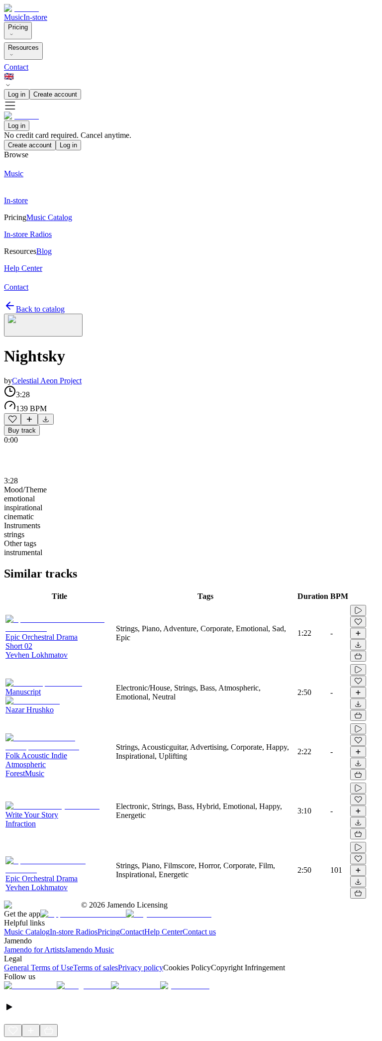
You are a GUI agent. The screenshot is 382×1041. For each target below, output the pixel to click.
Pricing (18, 27)
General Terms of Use (38, 967)
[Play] (43, 325)
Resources (23, 47)
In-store (35, 17)
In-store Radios (73, 931)
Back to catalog (40, 309)
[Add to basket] (358, 656)
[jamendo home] (21, 8)
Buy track (22, 430)
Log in (16, 94)
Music (13, 17)
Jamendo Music (89, 949)
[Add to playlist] (29, 419)
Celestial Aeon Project (47, 380)
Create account (55, 94)
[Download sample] (46, 419)
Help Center (163, 931)
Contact (16, 67)
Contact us (199, 931)
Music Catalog (27, 931)
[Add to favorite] (12, 419)
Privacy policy (140, 967)
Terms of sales (95, 967)
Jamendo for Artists (34, 949)
